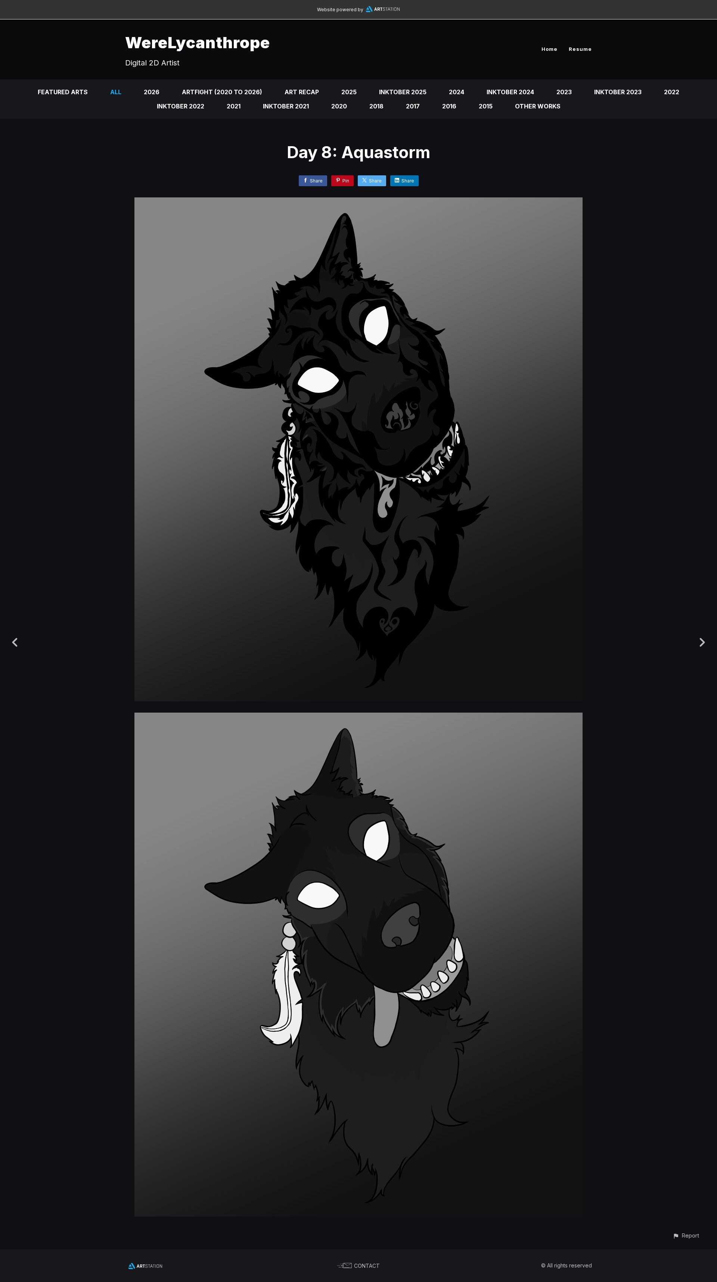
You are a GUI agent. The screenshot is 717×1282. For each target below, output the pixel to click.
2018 (376, 106)
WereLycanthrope (197, 42)
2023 (564, 92)
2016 (449, 106)
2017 (413, 106)
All (115, 92)
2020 (339, 106)
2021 (233, 106)
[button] (686, 1235)
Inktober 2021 (286, 106)
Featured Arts (63, 92)
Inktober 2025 (402, 92)
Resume (580, 49)
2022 (671, 92)
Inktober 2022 (180, 106)
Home (549, 49)
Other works (538, 106)
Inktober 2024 (510, 92)
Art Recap (302, 92)
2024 (456, 92)
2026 (151, 92)
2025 (349, 92)
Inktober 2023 (618, 92)
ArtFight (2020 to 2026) (222, 92)
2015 (486, 106)
